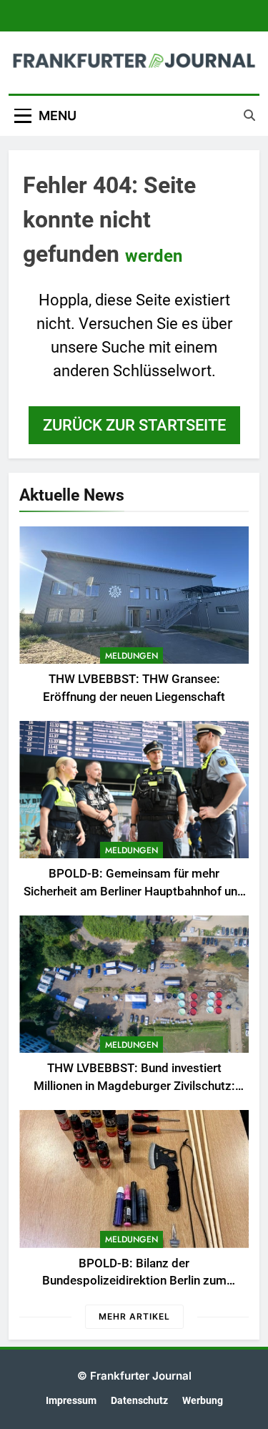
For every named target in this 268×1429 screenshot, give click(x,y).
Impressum (71, 1401)
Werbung (202, 1401)
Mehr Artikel (134, 1316)
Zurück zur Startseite (134, 425)
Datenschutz (139, 1401)
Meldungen (131, 655)
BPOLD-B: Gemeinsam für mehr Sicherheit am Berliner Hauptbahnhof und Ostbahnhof (134, 891)
